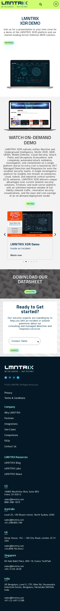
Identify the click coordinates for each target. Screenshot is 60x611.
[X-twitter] (14, 377)
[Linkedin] (18, 377)
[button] (40, 4)
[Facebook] (5, 377)
